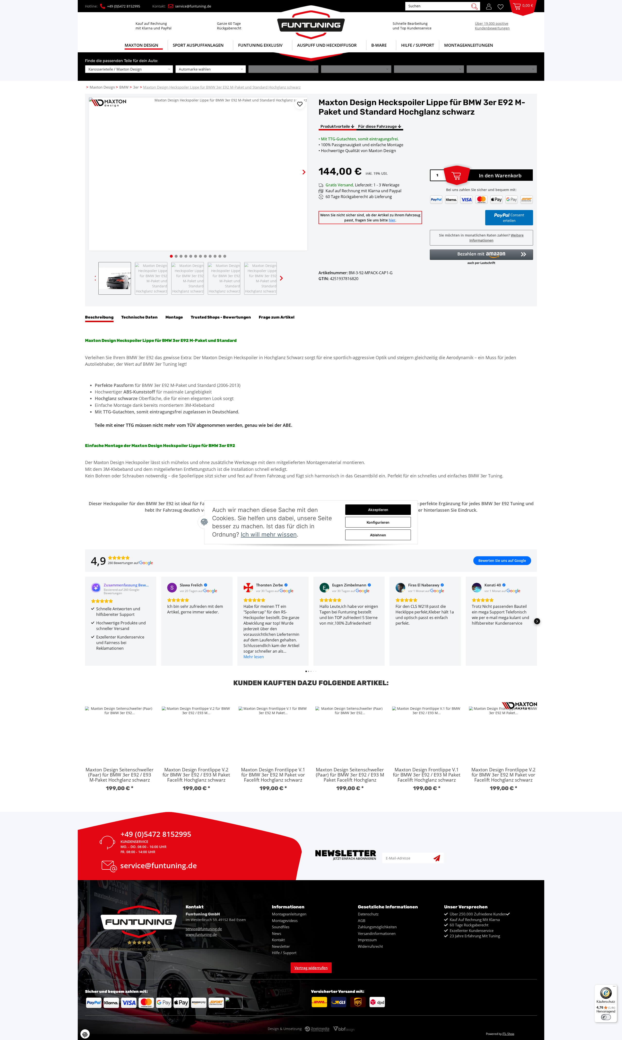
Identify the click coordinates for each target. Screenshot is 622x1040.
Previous (96, 168)
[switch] (606, 1017)
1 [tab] (171, 256)
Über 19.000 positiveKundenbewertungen (492, 25)
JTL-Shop (508, 1034)
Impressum (367, 939)
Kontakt (278, 939)
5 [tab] (190, 256)
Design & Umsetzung (285, 1028)
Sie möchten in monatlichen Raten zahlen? (481, 238)
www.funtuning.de (201, 934)
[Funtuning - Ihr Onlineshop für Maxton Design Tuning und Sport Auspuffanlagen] (311, 22)
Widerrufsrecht (370, 946)
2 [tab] (176, 256)
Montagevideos (285, 920)
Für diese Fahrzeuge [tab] (378, 126)
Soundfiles (280, 926)
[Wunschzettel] (502, 6)
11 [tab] (219, 256)
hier (392, 220)
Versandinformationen (377, 933)
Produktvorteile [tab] (335, 126)
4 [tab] (185, 256)
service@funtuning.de (193, 6)
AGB (361, 920)
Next (300, 168)
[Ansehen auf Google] (172, 588)
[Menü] (614, 987)
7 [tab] (200, 256)
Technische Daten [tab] (139, 317)
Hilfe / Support (417, 45)
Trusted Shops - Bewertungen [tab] (221, 317)
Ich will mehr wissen (269, 534)
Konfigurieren (378, 522)
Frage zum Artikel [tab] (276, 317)
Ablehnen (378, 535)
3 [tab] (181, 256)
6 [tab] (195, 256)
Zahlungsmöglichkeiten (377, 926)
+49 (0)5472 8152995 (123, 6)
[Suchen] (474, 6)
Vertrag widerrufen (311, 967)
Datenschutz (368, 914)
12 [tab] (224, 256)
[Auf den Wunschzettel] (299, 103)
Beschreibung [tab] (99, 317)
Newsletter (281, 946)
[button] (488, 6)
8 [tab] (205, 256)
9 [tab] (210, 256)
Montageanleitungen (289, 914)
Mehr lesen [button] (253, 656)
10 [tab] (215, 256)
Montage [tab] (174, 317)
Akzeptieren (378, 510)
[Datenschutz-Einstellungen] (85, 1034)
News (276, 933)
